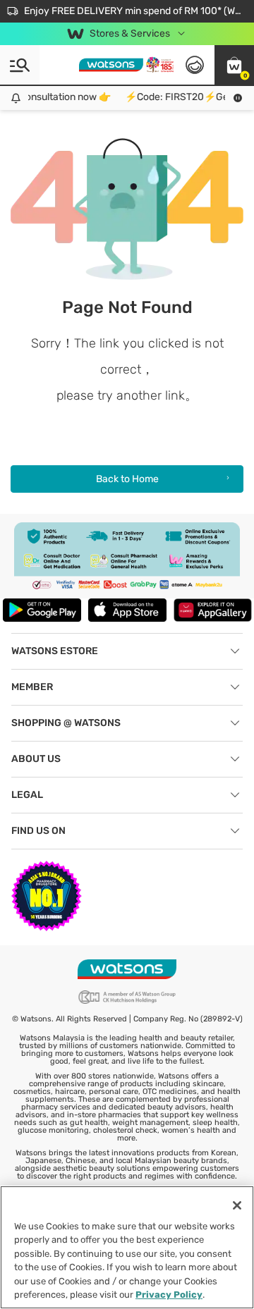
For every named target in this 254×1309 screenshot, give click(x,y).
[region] (127, 1247)
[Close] (237, 1205)
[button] (234, 65)
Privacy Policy (168, 1294)
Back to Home (127, 479)
